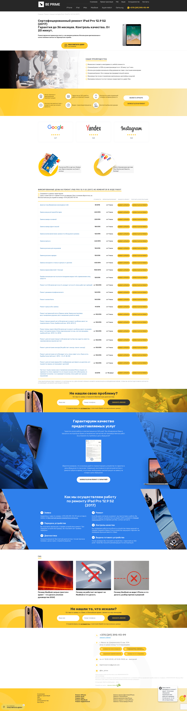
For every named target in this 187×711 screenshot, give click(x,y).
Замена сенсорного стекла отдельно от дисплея (56, 263)
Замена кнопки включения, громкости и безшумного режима (59, 234)
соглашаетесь (85, 408)
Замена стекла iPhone (120, 696)
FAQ (117, 2)
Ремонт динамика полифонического (52, 292)
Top (182, 706)
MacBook (94, 8)
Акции (123, 2)
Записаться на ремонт (136, 104)
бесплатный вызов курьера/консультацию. (63, 518)
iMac (85, 8)
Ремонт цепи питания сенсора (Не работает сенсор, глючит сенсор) (62, 347)
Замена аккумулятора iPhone (122, 698)
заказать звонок (105, 637)
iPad (77, 8)
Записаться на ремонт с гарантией (93, 479)
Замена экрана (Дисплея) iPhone (123, 695)
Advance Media (111, 685)
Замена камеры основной (48, 219)
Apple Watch (107, 8)
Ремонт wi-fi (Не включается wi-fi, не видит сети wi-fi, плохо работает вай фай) (66, 285)
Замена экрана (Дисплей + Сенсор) (51, 270)
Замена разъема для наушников (50, 248)
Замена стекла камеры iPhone (123, 701)
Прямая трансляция (106, 2)
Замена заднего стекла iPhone (123, 700)
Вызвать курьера (136, 98)
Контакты (145, 2)
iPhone (69, 8)
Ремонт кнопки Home (47, 299)
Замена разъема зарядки (48, 255)
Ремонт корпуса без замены (49, 307)
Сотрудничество (134, 2)
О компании (93, 2)
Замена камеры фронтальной (49, 226)
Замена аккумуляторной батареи (51, 212)
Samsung (119, 8)
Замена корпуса (45, 241)
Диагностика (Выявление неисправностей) (54, 205)
